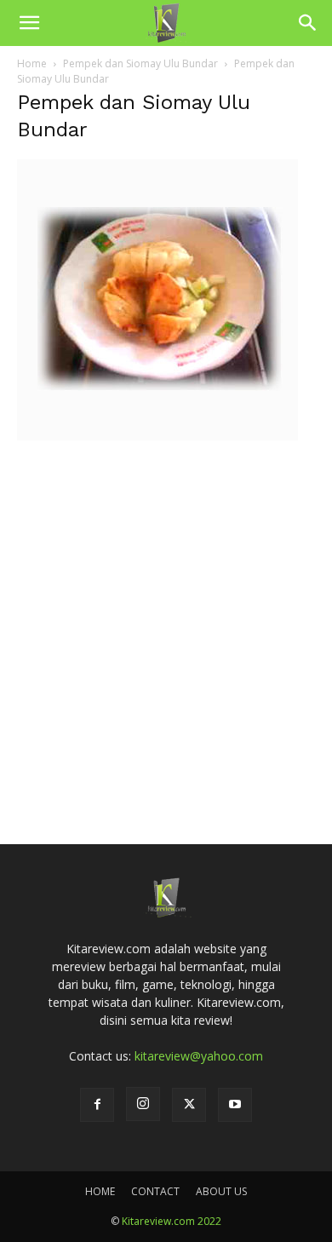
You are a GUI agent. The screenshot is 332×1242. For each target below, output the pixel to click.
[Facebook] (97, 1105)
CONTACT (155, 1191)
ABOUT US (221, 1191)
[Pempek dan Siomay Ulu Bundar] (157, 435)
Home (32, 63)
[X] (189, 1105)
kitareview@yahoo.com (199, 1056)
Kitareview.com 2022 (171, 1221)
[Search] (308, 23)
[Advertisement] (166, 617)
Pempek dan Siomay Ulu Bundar (140, 63)
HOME (100, 1191)
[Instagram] (143, 1104)
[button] (29, 23)
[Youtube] (235, 1105)
